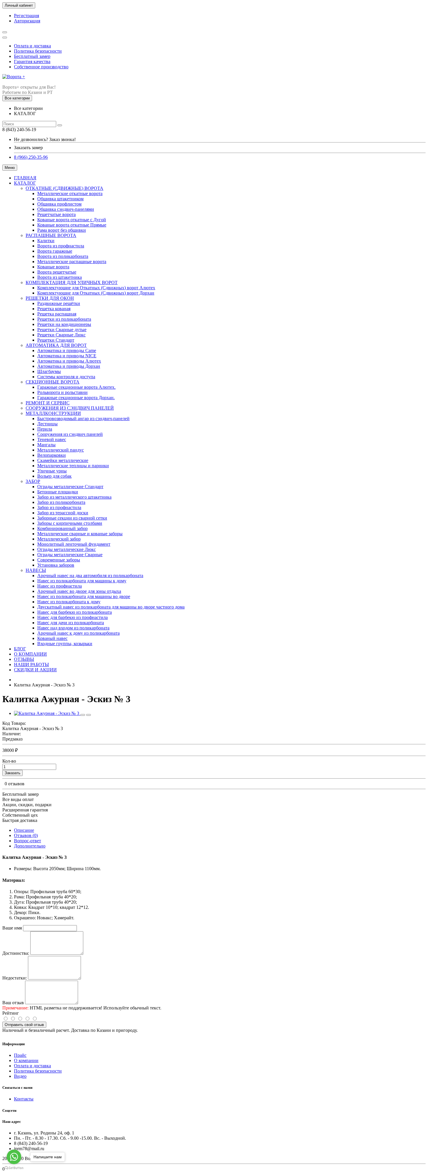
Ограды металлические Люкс (66, 549)
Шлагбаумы (49, 371)
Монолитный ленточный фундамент (73, 544)
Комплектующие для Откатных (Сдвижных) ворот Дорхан (95, 292)
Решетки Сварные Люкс (61, 334)
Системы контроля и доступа (66, 376)
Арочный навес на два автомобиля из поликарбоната (90, 575)
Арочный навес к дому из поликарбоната (78, 633)
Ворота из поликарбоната (62, 256)
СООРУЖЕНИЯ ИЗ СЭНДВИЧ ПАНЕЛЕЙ (70, 408)
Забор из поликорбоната (61, 502)
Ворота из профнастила (60, 245)
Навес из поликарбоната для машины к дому (81, 580)
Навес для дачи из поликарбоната (70, 622)
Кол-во (9, 761)
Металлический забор (59, 538)
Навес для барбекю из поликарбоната (74, 612)
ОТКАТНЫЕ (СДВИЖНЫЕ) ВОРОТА (64, 188)
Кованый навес (52, 638)
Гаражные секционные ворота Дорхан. (76, 397)
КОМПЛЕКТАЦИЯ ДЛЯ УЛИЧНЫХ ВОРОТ (72, 282)
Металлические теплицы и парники (73, 465)
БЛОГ (20, 648)
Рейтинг (10, 1013)
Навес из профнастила (59, 586)
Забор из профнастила (59, 507)
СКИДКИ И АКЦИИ (35, 669)
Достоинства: (15, 953)
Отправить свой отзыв (24, 1025)
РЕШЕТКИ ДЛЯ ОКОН (50, 298)
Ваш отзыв (13, 1002)
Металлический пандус (60, 449)
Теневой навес (51, 439)
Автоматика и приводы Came (66, 350)
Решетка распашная (56, 313)
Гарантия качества (32, 61)
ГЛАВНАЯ (25, 177)
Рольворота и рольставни (62, 392)
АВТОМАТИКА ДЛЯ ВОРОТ (56, 345)
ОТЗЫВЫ (24, 659)
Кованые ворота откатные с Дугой (71, 219)
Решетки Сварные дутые (61, 329)
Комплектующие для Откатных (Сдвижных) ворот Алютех (96, 287)
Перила (44, 429)
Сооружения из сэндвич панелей (70, 434)
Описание (24, 830)
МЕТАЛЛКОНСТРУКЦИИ (53, 413)
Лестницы (47, 423)
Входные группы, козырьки (64, 643)
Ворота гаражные (54, 251)
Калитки (45, 240)
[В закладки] (82, 715)
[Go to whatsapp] (14, 1157)
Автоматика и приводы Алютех (69, 360)
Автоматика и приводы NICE (66, 355)
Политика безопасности (38, 51)
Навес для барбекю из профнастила (72, 617)
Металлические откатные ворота (69, 193)
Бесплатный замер (32, 56)
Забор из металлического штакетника (74, 497)
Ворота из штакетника (59, 277)
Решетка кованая (53, 308)
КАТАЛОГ (25, 183)
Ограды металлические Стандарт (70, 486)
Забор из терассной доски (62, 512)
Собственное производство (41, 66)
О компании (26, 1060)
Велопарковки (51, 455)
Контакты (23, 1098)
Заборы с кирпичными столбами (69, 523)
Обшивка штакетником (60, 198)
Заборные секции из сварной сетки (72, 517)
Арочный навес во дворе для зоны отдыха (79, 591)
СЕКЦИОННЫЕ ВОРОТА (52, 381)
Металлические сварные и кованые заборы (80, 533)
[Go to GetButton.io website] (14, 1168)
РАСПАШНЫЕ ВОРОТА (51, 235)
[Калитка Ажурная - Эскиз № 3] (47, 713)
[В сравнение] (88, 715)
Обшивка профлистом (59, 203)
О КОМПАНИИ (30, 654)
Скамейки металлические (62, 460)
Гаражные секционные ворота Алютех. (76, 387)
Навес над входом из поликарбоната (73, 627)
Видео (20, 1076)
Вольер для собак (54, 476)
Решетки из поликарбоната (64, 319)
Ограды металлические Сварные (69, 554)
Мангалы (46, 444)
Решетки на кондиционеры (64, 324)
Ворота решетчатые (56, 272)
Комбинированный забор (62, 528)
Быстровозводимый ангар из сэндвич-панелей (83, 418)
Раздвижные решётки (58, 303)
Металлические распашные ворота (71, 261)
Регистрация (26, 15)
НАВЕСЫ (36, 570)
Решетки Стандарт (55, 340)
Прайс (20, 1055)
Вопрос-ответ (27, 840)
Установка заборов (55, 565)
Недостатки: (14, 977)
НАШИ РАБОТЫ (31, 664)
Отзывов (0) (26, 835)
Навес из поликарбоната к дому (68, 601)
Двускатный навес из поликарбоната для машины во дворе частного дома (111, 606)
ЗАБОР (33, 481)
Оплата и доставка (32, 45)
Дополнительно (29, 845)
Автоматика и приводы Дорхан (68, 366)
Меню (10, 167)
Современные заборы (58, 559)
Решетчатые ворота (56, 214)
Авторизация (27, 20)
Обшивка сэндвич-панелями (65, 209)
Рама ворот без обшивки (61, 230)
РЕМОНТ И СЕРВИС (48, 402)
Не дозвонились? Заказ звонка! (45, 139)
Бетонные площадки (57, 491)
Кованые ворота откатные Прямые (71, 224)
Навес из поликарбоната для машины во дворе (83, 596)
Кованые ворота (53, 266)
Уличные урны (52, 470)
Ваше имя (12, 927)
